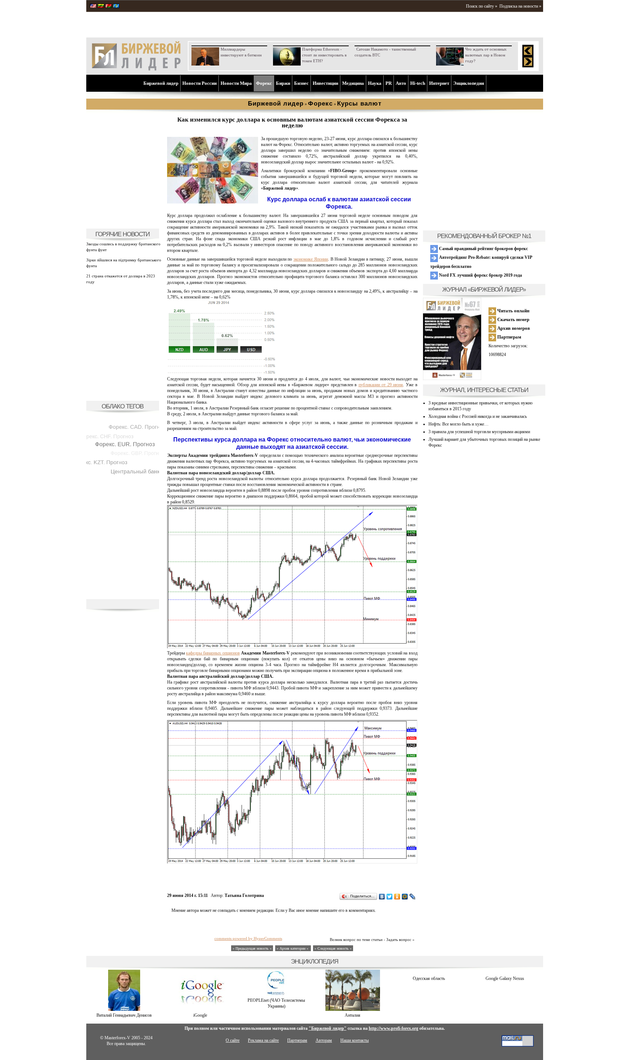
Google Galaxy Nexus (505, 978)
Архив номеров (513, 328)
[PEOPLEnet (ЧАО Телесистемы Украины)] (276, 994)
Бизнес (301, 83)
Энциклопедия (468, 83)
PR (388, 83)
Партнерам (508, 337)
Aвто (401, 83)
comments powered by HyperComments (248, 938)
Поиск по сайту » (481, 6)
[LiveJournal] (412, 896)
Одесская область (429, 978)
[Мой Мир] (405, 896)
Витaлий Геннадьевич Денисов (124, 1015)
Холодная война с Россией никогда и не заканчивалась (477, 416)
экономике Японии (310, 259)
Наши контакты (354, 1040)
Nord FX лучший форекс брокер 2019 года (480, 275)
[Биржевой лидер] (136, 69)
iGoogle (200, 1015)
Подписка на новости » (520, 6)
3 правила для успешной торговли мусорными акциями (479, 431)
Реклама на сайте (263, 1040)
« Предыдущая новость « (252, 948)
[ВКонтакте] (382, 896)
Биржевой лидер (160, 83)
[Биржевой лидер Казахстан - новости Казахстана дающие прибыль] (116, 6)
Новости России (199, 83)
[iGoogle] (200, 1009)
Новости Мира (236, 83)
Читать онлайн (512, 310)
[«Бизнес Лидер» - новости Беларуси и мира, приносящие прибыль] (108, 6)
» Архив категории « (293, 948)
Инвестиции (325, 83)
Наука (374, 83)
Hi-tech (417, 83)
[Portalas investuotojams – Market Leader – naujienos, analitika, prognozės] (101, 6)
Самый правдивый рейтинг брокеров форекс (483, 248)
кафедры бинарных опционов (213, 653)
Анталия (352, 1015)
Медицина (353, 83)
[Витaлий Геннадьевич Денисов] (124, 1009)
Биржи (283, 83)
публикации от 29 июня (381, 384)
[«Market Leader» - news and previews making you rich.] (93, 6)
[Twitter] (389, 896)
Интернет (439, 83)
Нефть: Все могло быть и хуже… (458, 424)
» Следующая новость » (333, 948)
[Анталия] (352, 1009)
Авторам (324, 1040)
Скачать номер (512, 319)
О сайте (233, 1040)
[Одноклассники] (397, 896)
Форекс (264, 83)
